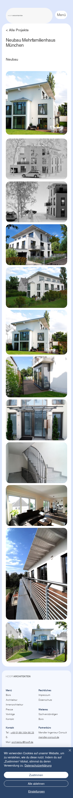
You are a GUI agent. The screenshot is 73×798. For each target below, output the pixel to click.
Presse (9, 709)
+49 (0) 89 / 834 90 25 (22, 732)
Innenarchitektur (14, 704)
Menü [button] (61, 15)
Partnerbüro (45, 727)
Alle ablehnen (36, 783)
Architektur (11, 699)
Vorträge (10, 714)
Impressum (44, 694)
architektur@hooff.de (22, 742)
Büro (8, 694)
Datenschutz (45, 699)
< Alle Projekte (17, 30)
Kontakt (10, 719)
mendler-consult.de (49, 737)
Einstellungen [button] (36, 791)
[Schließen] (67, 752)
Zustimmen (36, 775)
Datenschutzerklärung (38, 765)
